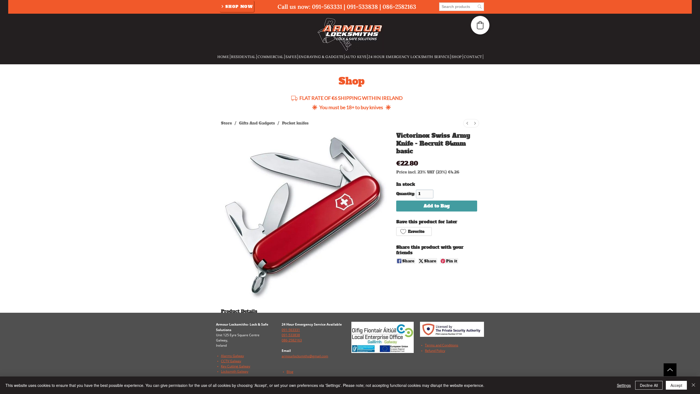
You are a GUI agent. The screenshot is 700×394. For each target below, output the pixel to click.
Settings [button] (624, 385)
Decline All (649, 385)
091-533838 (362, 6)
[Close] (693, 385)
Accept (676, 385)
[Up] (670, 369)
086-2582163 (399, 6)
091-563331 (327, 6)
